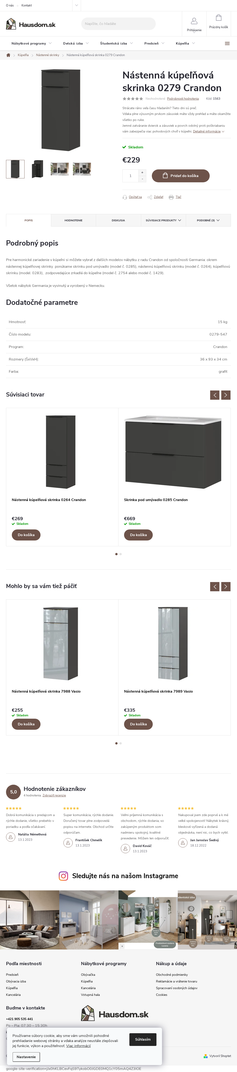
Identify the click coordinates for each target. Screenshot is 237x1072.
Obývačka (88, 975)
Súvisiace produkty (161, 220)
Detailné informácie (207, 131)
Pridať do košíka (185, 175)
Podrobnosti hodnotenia (183, 99)
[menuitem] (32, 43)
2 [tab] (120, 554)
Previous (214, 395)
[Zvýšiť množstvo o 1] (142, 173)
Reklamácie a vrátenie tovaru (176, 981)
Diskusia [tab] (118, 220)
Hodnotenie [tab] (73, 220)
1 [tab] (116, 554)
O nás (10, 5)
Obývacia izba (16, 981)
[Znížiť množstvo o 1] (142, 179)
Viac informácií (78, 1045)
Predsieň (12, 975)
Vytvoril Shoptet (220, 1056)
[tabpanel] (62, 477)
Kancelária (13, 995)
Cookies (161, 995)
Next (226, 395)
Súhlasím (143, 1039)
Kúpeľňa (12, 988)
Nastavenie (26, 1057)
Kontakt (27, 5)
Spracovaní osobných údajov (176, 988)
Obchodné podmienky (172, 975)
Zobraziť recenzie (54, 795)
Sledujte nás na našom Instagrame (125, 875)
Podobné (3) (206, 220)
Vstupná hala (90, 995)
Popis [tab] (29, 220)
